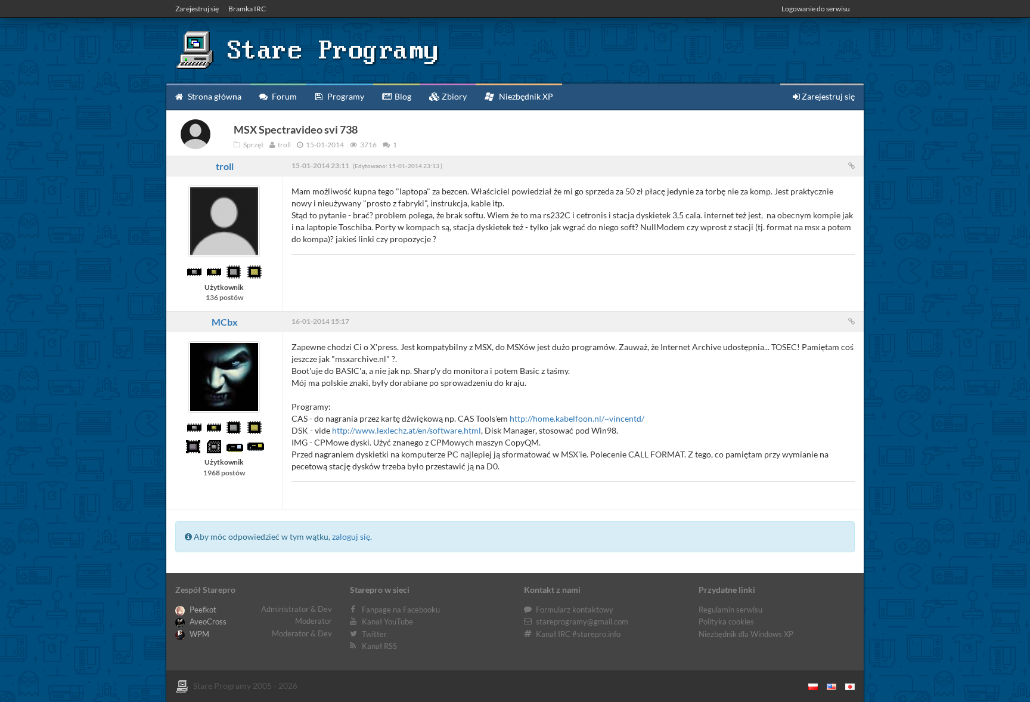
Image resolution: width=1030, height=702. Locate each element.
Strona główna (213, 96)
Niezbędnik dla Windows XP (746, 634)
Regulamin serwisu (730, 609)
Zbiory (453, 96)
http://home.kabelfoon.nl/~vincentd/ (577, 418)
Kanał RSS (379, 646)
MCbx (225, 321)
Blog (402, 96)
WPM (198, 634)
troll (225, 166)
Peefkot (202, 609)
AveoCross (207, 621)
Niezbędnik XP (525, 96)
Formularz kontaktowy (574, 609)
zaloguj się (351, 536)
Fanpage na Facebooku (401, 609)
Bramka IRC (247, 8)
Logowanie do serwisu (815, 8)
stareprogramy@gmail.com (582, 621)
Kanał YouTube (387, 621)
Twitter (374, 634)
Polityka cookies (726, 621)
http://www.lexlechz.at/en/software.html (406, 430)
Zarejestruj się (197, 8)
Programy (344, 96)
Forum (283, 96)
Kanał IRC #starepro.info (578, 634)
